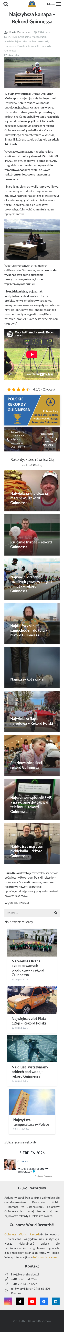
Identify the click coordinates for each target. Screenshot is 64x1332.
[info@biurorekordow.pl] (7, 1274)
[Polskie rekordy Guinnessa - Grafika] (32, 410)
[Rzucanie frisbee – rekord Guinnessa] (32, 535)
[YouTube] (32, 1301)
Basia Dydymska (20, 32)
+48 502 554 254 (24, 1279)
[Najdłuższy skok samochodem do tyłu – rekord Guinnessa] (32, 623)
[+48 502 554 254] (7, 1279)
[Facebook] (44, 1301)
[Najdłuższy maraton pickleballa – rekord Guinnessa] (32, 843)
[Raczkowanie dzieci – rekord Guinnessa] (32, 755)
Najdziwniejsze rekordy (17, 41)
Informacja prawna (45, 1257)
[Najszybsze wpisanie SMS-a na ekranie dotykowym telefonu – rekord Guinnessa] (32, 799)
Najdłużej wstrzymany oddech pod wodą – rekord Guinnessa (30, 1071)
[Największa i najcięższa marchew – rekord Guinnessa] (32, 490)
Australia (13, 55)
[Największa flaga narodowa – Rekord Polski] (32, 711)
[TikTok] (20, 1301)
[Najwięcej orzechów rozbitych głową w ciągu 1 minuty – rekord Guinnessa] (32, 579)
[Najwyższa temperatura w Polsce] (32, 1102)
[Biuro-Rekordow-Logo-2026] (32, 4)
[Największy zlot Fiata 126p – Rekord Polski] (32, 1000)
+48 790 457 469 (24, 1284)
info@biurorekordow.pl (25, 1274)
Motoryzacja (39, 36)
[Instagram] (8, 1301)
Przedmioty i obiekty (29, 45)
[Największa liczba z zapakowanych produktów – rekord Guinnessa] (32, 943)
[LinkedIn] (56, 1301)
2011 (11, 36)
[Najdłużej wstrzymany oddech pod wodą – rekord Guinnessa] (32, 1048)
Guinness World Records (22, 1234)
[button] (5, 4)
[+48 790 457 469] (7, 1283)
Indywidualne (23, 36)
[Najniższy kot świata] (32, 667)
